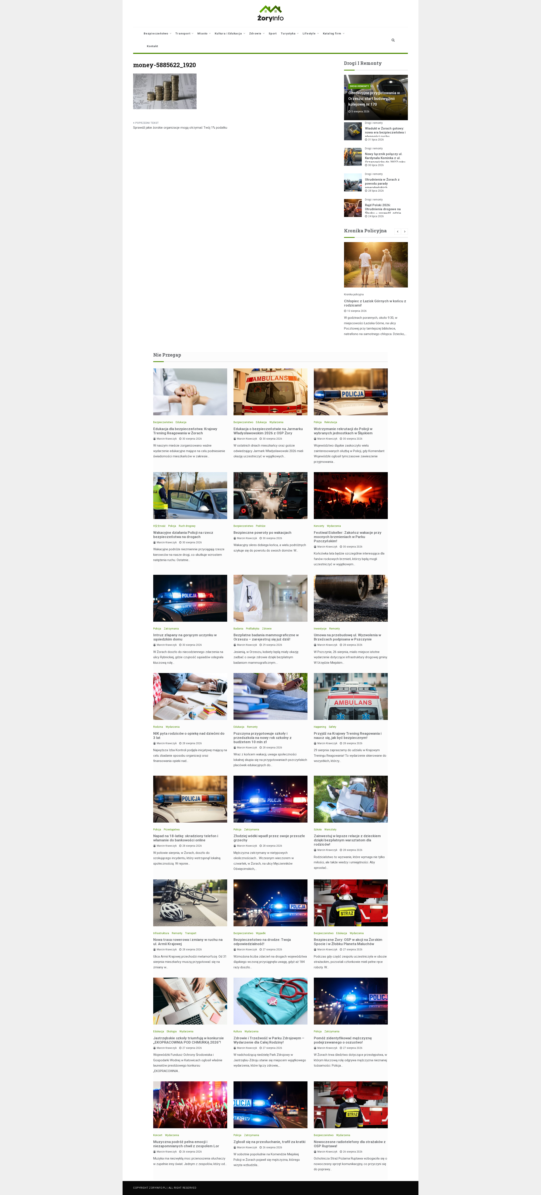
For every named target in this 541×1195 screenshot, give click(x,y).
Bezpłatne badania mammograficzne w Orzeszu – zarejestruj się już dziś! (266, 637)
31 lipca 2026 (376, 139)
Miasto (202, 33)
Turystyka (288, 33)
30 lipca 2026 (376, 165)
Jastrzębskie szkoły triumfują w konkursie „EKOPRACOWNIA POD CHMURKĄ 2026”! (188, 1040)
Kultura (238, 1031)
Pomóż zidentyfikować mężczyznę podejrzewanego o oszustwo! (343, 1040)
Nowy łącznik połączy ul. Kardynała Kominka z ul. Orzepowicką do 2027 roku (385, 158)
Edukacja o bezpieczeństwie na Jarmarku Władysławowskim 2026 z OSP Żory (268, 431)
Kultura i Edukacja (228, 33)
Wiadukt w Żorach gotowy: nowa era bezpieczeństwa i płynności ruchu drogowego (385, 134)
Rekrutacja (330, 422)
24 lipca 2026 (376, 216)
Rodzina (158, 726)
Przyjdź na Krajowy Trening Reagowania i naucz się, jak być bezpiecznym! (347, 735)
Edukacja (181, 422)
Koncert (157, 1135)
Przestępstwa (172, 829)
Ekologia (172, 1031)
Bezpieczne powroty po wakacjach (262, 532)
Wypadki (261, 933)
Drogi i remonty (359, 86)
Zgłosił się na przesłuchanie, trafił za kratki (269, 1142)
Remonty (334, 628)
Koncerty (319, 526)
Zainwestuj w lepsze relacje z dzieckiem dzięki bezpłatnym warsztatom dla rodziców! (347, 840)
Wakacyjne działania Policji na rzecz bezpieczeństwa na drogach (183, 534)
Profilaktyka (252, 628)
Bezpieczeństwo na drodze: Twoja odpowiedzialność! (262, 941)
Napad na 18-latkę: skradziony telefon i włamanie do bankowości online (185, 838)
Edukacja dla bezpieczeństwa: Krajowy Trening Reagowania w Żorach (185, 431)
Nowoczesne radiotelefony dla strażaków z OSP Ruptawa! (350, 1144)
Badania (238, 628)
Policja (318, 422)
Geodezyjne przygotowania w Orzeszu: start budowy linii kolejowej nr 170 (374, 98)
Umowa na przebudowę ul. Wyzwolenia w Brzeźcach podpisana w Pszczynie (347, 637)
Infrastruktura (161, 933)
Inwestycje (320, 628)
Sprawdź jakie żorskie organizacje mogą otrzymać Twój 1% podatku (180, 127)
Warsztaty (330, 829)
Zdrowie (255, 33)
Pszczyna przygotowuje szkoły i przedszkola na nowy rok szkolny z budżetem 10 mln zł (263, 737)
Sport (273, 33)
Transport (182, 33)
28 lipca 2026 (376, 190)
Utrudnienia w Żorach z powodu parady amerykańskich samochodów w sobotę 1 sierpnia (383, 188)
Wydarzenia (276, 422)
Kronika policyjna (354, 294)
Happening (320, 726)
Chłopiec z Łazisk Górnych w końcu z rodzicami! (375, 303)
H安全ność (159, 526)
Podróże (260, 526)
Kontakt (152, 46)
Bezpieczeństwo (156, 33)
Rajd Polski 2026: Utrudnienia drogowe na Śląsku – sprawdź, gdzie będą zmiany (383, 211)
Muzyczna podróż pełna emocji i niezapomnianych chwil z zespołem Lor (186, 1144)
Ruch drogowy (187, 526)
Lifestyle (309, 33)
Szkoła (318, 829)
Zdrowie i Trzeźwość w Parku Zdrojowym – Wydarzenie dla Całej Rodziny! (269, 1040)
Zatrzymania (171, 628)
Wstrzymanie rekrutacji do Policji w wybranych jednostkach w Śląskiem (343, 431)
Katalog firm (332, 33)
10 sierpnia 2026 (357, 310)
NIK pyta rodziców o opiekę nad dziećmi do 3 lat (188, 735)
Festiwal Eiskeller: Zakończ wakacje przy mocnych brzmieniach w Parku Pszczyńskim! (347, 536)
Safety (332, 726)
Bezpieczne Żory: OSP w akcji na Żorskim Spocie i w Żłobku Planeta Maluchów (348, 941)
